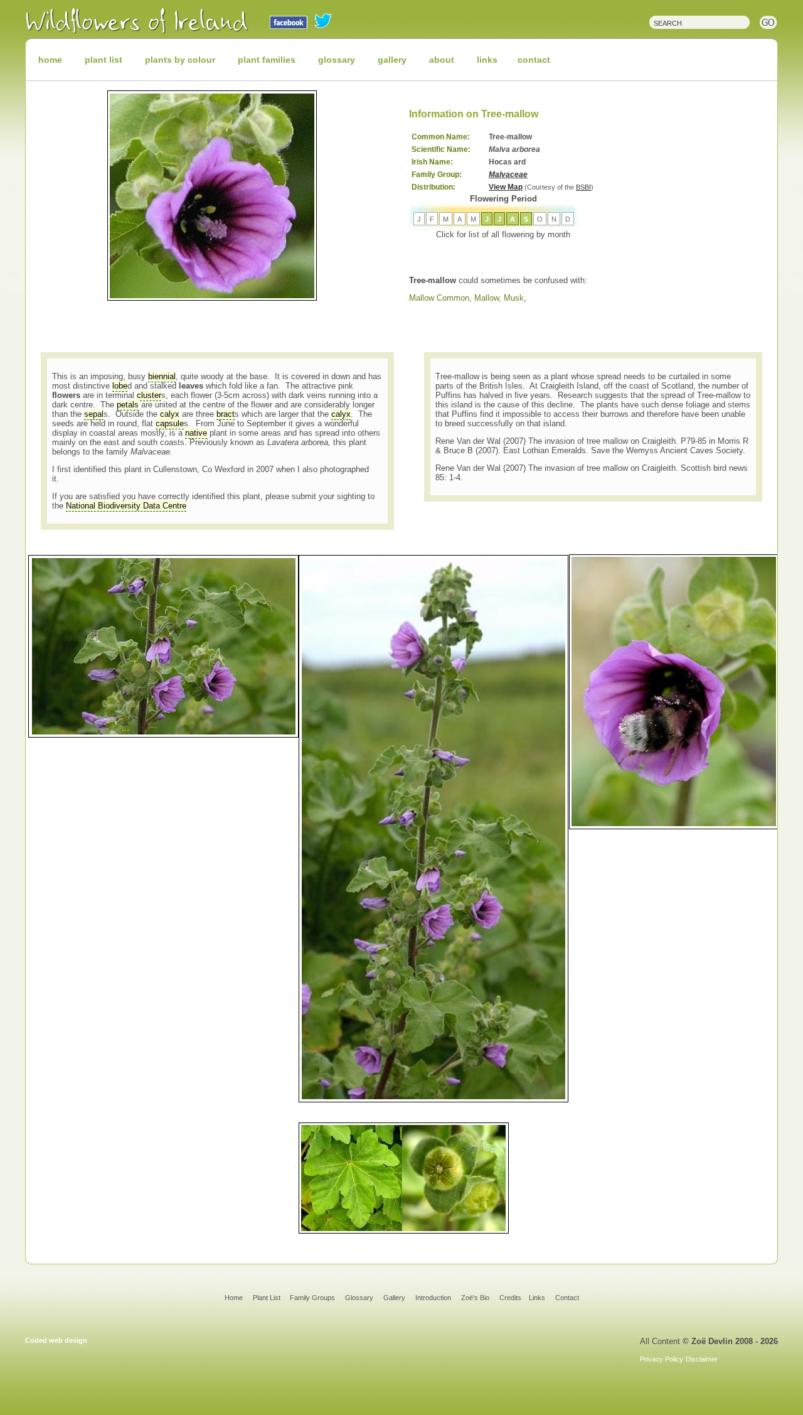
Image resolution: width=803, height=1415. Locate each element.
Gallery (394, 1297)
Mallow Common (439, 298)
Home (234, 1297)
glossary (336, 60)
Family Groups (312, 1297)
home (50, 60)
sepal (94, 414)
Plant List (267, 1297)
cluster (149, 395)
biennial (162, 376)
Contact (567, 1297)
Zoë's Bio (475, 1297)
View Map (506, 187)
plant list (103, 60)
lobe (119, 385)
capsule (170, 423)
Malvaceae (508, 174)
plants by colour (180, 60)
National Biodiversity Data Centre (126, 505)
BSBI (583, 187)
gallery (392, 60)
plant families (266, 60)
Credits (510, 1297)
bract (225, 414)
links (487, 60)
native (196, 433)
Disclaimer (702, 1359)
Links (537, 1297)
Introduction (433, 1297)
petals (128, 404)
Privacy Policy (661, 1359)
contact (534, 60)
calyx (169, 414)
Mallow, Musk (499, 298)
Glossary (359, 1297)
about (441, 60)
